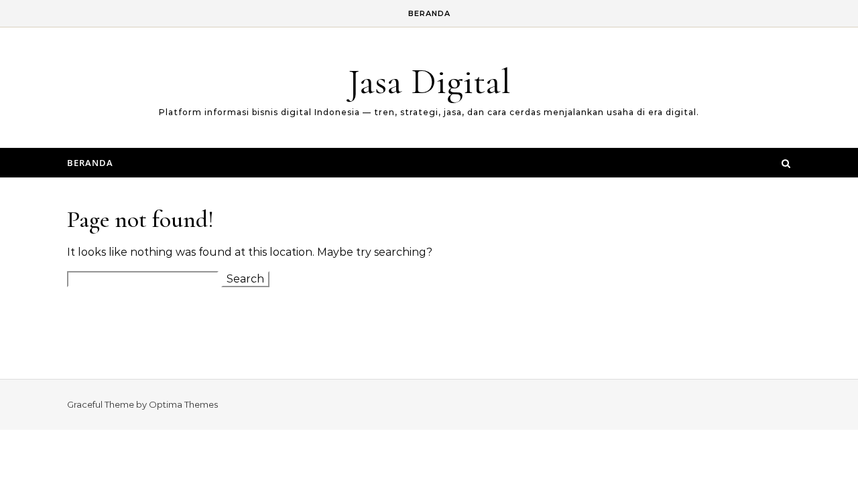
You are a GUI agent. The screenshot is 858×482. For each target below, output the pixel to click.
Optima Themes (183, 404)
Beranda (429, 13)
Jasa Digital (429, 81)
